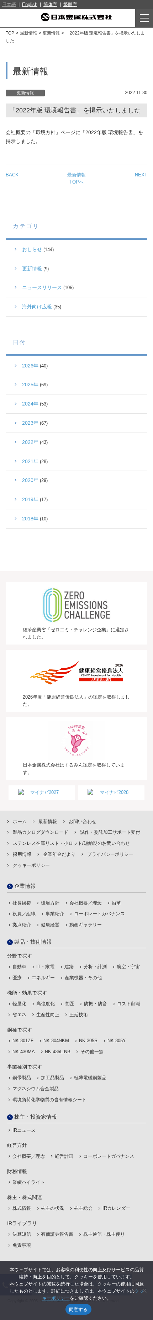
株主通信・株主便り (104, 1234)
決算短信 (21, 1234)
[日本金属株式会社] (76, 17)
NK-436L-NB (57, 1051)
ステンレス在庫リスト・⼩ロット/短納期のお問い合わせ (71, 843)
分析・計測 (95, 966)
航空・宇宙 (128, 966)
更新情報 (51, 33)
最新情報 (28, 33)
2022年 (30, 442)
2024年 (30, 404)
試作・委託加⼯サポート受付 (110, 832)
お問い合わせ (82, 821)
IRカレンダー (116, 1208)
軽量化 (19, 1003)
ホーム (20, 821)
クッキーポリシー (31, 865)
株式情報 (21, 1208)
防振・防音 (95, 1003)
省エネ (19, 1014)
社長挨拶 (21, 903)
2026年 (30, 366)
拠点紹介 (21, 924)
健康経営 (50, 924)
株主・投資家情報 (35, 1117)
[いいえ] (144, 1290)
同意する (78, 1309)
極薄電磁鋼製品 (90, 1077)
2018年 (30, 518)
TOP (10, 33)
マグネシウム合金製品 (35, 1088)
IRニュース (24, 1130)
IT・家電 (45, 966)
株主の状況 (52, 1208)
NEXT (141, 174)
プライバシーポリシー (110, 854)
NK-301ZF (22, 1040)
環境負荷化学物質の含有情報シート (49, 1099)
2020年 (30, 480)
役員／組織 (24, 913)
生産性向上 (47, 1014)
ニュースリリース (42, 287)
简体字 (50, 4)
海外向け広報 (37, 306)
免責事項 (21, 1245)
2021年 (30, 461)
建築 (69, 966)
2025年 (30, 384)
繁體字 (70, 4)
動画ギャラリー (85, 924)
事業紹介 (55, 913)
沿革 (116, 903)
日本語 (9, 4)
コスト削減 (128, 1003)
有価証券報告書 (57, 1234)
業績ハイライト (28, 1182)
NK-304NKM (56, 1040)
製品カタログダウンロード (40, 832)
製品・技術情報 (33, 942)
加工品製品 (52, 1077)
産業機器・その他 (83, 977)
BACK (12, 174)
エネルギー (43, 977)
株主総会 (83, 1208)
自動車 (19, 966)
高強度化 (45, 1003)
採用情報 (22, 854)
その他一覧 (92, 1051)
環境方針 (50, 903)
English (29, 4)
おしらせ (32, 249)
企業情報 (25, 886)
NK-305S (88, 1040)
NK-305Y (116, 1040)
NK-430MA (23, 1051)
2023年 (30, 423)
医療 (17, 977)
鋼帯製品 (21, 1077)
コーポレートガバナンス (99, 913)
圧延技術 (78, 1014)
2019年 (30, 499)
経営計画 (64, 1156)
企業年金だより (59, 854)
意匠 (69, 1003)
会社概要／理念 (85, 903)
